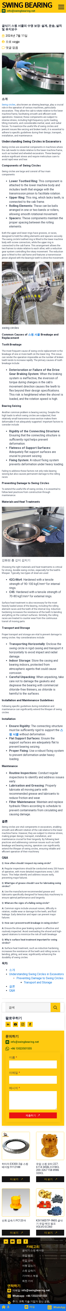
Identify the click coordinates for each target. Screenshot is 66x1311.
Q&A (12, 990)
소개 (12, 970)
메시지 (14, 1088)
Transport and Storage (38, 982)
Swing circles (8, 104)
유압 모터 (27, 1260)
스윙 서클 (34, 334)
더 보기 (14, 1179)
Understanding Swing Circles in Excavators (36, 974)
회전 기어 (27, 1280)
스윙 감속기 (29, 1270)
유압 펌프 (27, 1255)
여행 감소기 (29, 1265)
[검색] (55, 1007)
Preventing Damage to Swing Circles (39, 978)
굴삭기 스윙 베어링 (33, 1250)
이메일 (14, 1072)
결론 (12, 986)
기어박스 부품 (30, 1275)
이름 (13, 1057)
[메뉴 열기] (61, 7)
